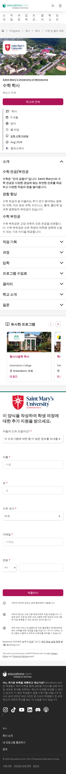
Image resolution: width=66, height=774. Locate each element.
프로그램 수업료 (33, 17)
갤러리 (42, 17)
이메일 (8, 534)
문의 (5, 749)
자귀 (31, 641)
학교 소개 (49, 17)
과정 (19, 17)
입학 (26, 17)
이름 (6, 457)
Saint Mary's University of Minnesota (25, 79)
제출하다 (33, 593)
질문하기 (57, 17)
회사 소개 (8, 735)
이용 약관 (7, 765)
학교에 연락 (33, 102)
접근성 (36, 765)
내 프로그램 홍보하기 (14, 742)
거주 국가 (9, 508)
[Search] (53, 6)
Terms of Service (21, 656)
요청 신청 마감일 (19, 136)
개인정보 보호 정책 (22, 765)
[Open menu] (60, 6)
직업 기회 (11, 17)
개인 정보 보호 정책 (50, 641)
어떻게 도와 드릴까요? (17, 431)
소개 (4, 17)
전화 (6, 560)
